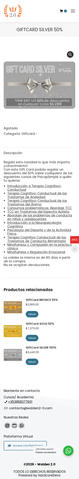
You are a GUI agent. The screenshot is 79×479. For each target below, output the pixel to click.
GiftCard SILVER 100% (41, 347)
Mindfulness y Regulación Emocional (36, 252)
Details (32, 314)
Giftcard (28, 134)
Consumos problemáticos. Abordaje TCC (39, 208)
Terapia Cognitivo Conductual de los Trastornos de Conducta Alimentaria (36, 239)
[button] (70, 54)
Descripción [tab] (13, 153)
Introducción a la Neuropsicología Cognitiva (34, 225)
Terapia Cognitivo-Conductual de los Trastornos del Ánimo (37, 202)
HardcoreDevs (49, 475)
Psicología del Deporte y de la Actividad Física (39, 232)
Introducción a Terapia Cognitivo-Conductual (34, 188)
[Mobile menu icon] (73, 11)
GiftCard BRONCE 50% (42, 300)
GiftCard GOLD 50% (40, 324)
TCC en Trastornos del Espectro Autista (38, 212)
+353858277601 (20, 402)
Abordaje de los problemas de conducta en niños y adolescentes (39, 217)
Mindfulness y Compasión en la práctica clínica (39, 247)
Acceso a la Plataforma (28, 445)
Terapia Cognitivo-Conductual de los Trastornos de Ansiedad (37, 195)
